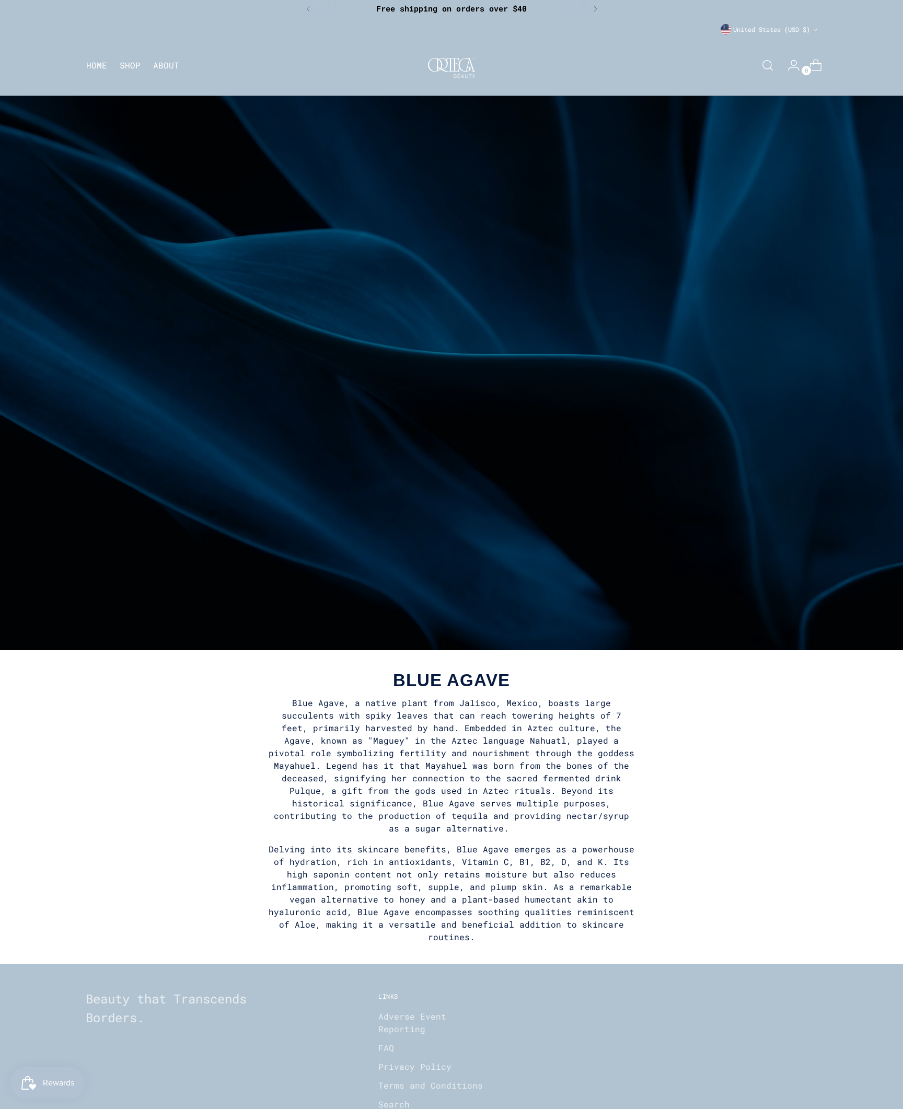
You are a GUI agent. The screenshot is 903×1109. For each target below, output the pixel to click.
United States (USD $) (771, 29)
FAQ (386, 1047)
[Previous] (308, 9)
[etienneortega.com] (451, 65)
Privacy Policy (415, 1066)
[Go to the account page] (789, 65)
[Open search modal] (767, 65)
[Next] (595, 9)
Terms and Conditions (430, 1085)
